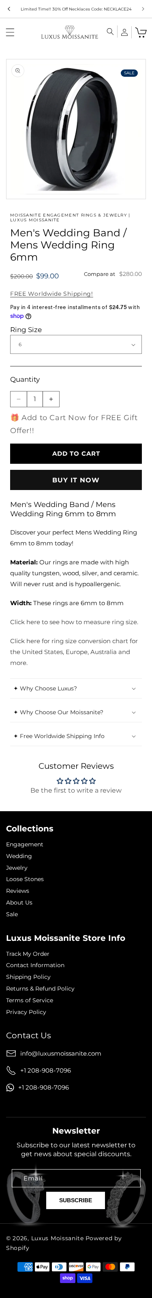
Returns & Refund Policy (40, 988)
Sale (12, 914)
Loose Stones (25, 879)
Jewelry (17, 868)
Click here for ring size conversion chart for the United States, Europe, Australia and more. (74, 652)
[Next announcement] (143, 9)
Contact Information (35, 965)
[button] (10, 32)
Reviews (17, 891)
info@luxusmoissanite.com (60, 1053)
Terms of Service (29, 1000)
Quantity (25, 379)
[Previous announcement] (9, 9)
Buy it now (76, 480)
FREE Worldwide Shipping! (51, 293)
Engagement (24, 844)
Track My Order (27, 954)
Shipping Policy (28, 977)
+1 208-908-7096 (45, 1070)
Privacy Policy (26, 1012)
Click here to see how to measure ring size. (74, 622)
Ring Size (26, 330)
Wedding (19, 856)
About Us (19, 902)
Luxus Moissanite (57, 1238)
